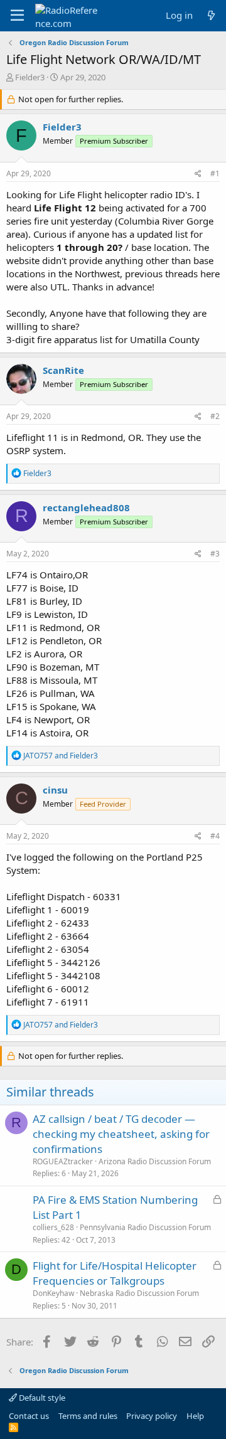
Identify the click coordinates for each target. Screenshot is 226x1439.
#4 (215, 836)
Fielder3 (30, 77)
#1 (215, 173)
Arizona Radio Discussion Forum (155, 1161)
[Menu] (17, 15)
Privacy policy (151, 1415)
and (60, 755)
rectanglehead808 (86, 507)
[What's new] (211, 15)
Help (195, 1415)
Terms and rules (87, 1415)
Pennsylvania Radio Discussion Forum (145, 1227)
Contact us (29, 1415)
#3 (215, 553)
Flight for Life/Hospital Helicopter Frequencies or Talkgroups (114, 1273)
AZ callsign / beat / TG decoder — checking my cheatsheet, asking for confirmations (121, 1134)
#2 (215, 416)
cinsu (55, 789)
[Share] (198, 174)
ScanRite (63, 370)
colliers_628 (53, 1227)
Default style (41, 1397)
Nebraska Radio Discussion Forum (139, 1293)
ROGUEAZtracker (63, 1161)
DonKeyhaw (53, 1293)
